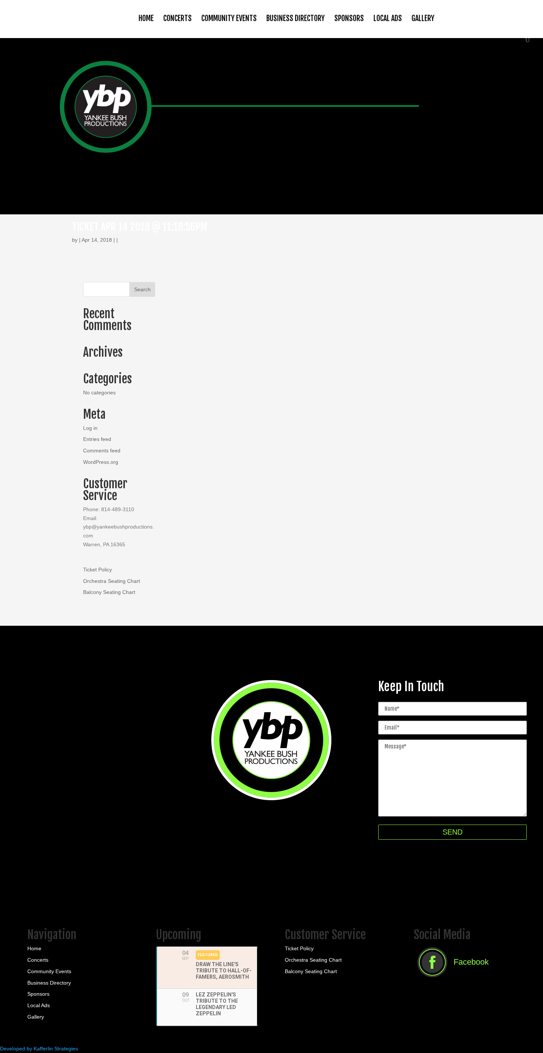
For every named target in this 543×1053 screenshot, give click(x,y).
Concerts (177, 18)
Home (146, 18)
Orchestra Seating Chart (111, 581)
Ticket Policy (97, 570)
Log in (90, 428)
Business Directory (295, 18)
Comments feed (101, 451)
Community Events (229, 18)
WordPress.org (100, 462)
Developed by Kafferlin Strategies (39, 1049)
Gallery (422, 18)
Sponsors (349, 18)
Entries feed (97, 439)
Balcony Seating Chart (109, 592)
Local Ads (387, 18)
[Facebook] (451, 979)
